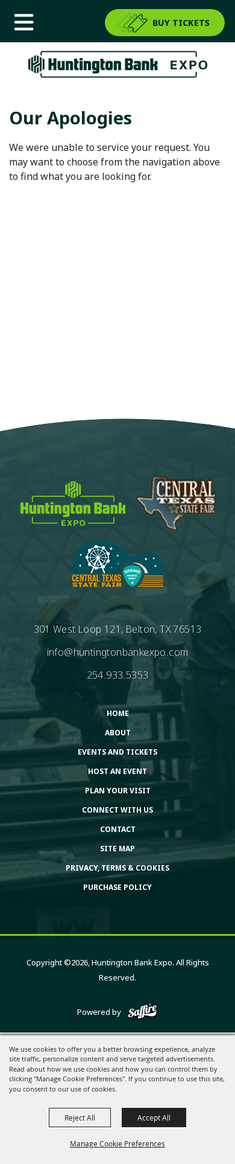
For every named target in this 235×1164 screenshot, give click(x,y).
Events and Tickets (117, 752)
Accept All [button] (154, 1117)
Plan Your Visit (118, 790)
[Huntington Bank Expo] (117, 64)
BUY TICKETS (181, 22)
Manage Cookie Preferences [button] (117, 1143)
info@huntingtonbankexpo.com (118, 652)
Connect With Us (117, 810)
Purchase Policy (117, 887)
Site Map (117, 848)
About (118, 733)
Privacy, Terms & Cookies (117, 868)
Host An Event (117, 771)
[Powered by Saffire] (142, 1011)
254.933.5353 (118, 675)
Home (118, 713)
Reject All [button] (79, 1117)
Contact (118, 829)
